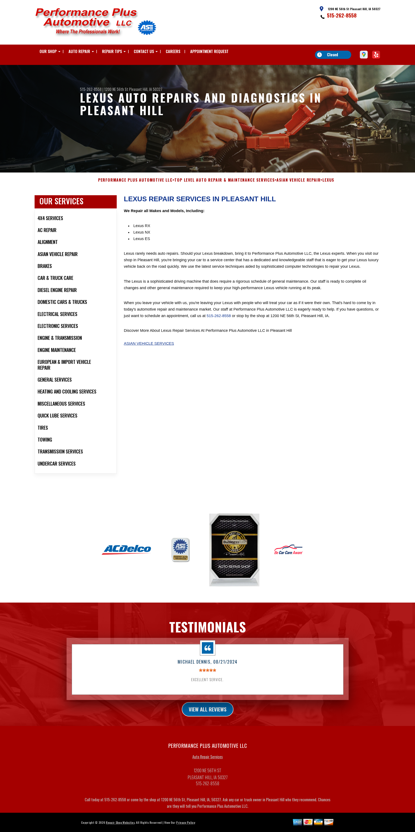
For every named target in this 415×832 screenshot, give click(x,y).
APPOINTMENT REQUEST (209, 51)
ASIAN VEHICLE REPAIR (298, 180)
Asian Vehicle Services (149, 343)
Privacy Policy (185, 822)
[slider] (207, 670)
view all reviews (208, 709)
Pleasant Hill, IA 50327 (145, 89)
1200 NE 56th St (116, 89)
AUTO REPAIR (79, 51)
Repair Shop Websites (120, 822)
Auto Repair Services (207, 756)
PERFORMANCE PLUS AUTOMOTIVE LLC (135, 180)
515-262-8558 (342, 15)
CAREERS (173, 51)
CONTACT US (144, 51)
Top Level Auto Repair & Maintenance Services (224, 180)
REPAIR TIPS (112, 51)
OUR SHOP (48, 51)
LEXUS (328, 180)
